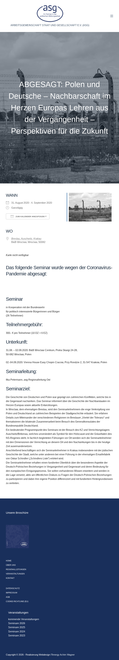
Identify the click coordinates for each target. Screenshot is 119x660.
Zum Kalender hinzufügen (30, 216)
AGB (8, 597)
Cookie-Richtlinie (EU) (17, 601)
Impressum (11, 593)
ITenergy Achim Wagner (63, 654)
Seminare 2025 (16, 627)
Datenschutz (13, 588)
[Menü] (111, 16)
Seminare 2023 (16, 635)
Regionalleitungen (16, 569)
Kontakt (10, 578)
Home (8, 561)
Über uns (11, 565)
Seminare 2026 (16, 623)
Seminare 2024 (16, 631)
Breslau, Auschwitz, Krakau (26, 238)
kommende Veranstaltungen (23, 619)
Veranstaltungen (15, 574)
